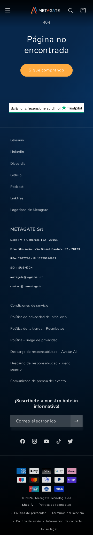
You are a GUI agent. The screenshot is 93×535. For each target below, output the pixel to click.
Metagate (42, 498)
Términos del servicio (68, 513)
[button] (8, 10)
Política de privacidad (30, 513)
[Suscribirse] (76, 421)
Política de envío (28, 521)
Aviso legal (49, 529)
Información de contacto (64, 521)
